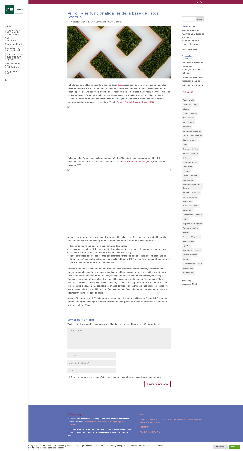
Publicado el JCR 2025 (192, 85)
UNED (200, 264)
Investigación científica (191, 206)
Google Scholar (188, 180)
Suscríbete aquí (189, 50)
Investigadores (188, 210)
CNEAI (185, 144)
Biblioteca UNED (11, 72)
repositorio (186, 246)
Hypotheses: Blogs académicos (12, 65)
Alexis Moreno (77, 22)
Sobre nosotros (10, 39)
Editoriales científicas (190, 153)
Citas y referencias (189, 140)
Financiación (187, 167)
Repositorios (187, 250)
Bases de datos (188, 122)
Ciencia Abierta (196, 136)
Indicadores (196, 192)
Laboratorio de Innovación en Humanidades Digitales (14, 57)
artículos (186, 109)
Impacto (186, 192)
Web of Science (188, 272)
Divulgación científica (190, 149)
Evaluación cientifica (190, 162)
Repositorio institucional (12, 49)
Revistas (198, 250)
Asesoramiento (188, 118)
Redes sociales (188, 241)
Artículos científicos (190, 113)
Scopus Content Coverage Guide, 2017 (135, 102)
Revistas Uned (13, 44)
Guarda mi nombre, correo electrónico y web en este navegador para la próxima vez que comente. (116, 377)
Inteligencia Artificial (190, 197)
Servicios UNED (102, 22)
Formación (186, 171)
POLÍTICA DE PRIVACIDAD (149, 432)
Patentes (199, 215)
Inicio (8, 27)
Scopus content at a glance (139, 161)
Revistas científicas (190, 255)
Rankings (186, 232)
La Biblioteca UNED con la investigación (13, 32)
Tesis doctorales (189, 264)
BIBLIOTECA (144, 427)
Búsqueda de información (192, 131)
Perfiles (185, 219)
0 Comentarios (116, 22)
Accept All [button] (234, 447)
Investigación (187, 201)
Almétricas (187, 104)
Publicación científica (190, 228)
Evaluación (187, 158)
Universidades (188, 268)
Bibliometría (187, 127)
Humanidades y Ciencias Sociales (191, 186)
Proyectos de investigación (192, 224)
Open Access (188, 215)
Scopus (121, 85)
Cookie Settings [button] (220, 447)
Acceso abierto (188, 100)
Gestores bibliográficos (191, 176)
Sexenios (186, 259)
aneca (196, 104)
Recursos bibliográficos (191, 237)
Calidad (185, 136)
